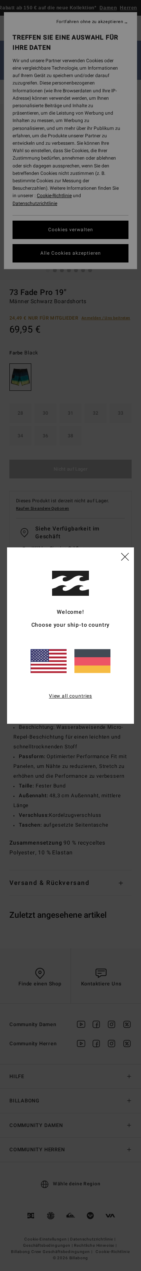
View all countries (70, 695)
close (125, 556)
